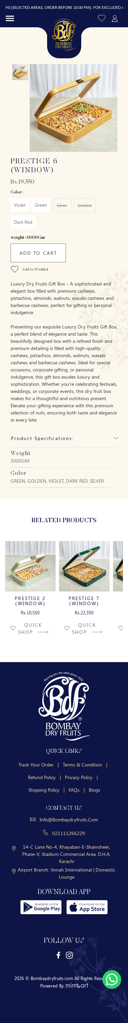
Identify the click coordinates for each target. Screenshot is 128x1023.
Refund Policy (44, 777)
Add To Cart (38, 253)
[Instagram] (69, 955)
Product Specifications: (42, 438)
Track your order (38, 764)
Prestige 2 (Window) (30, 601)
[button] (102, 18)
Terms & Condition (85, 764)
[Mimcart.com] (77, 986)
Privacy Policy (81, 777)
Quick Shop (30, 628)
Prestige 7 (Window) (84, 601)
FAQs (77, 790)
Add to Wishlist (34, 270)
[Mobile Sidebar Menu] (10, 18)
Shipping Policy (46, 790)
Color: (17, 192)
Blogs (94, 790)
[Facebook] (58, 955)
